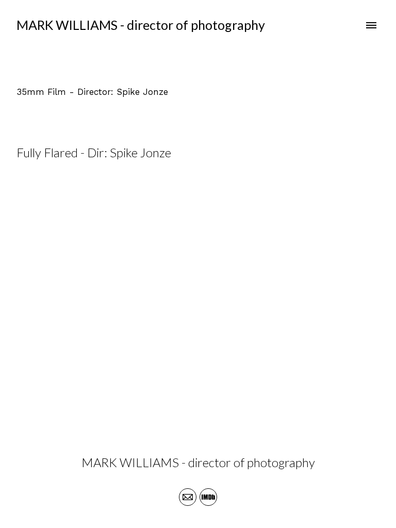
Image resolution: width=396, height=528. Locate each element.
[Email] (187, 497)
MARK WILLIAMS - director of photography (198, 462)
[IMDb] (208, 497)
